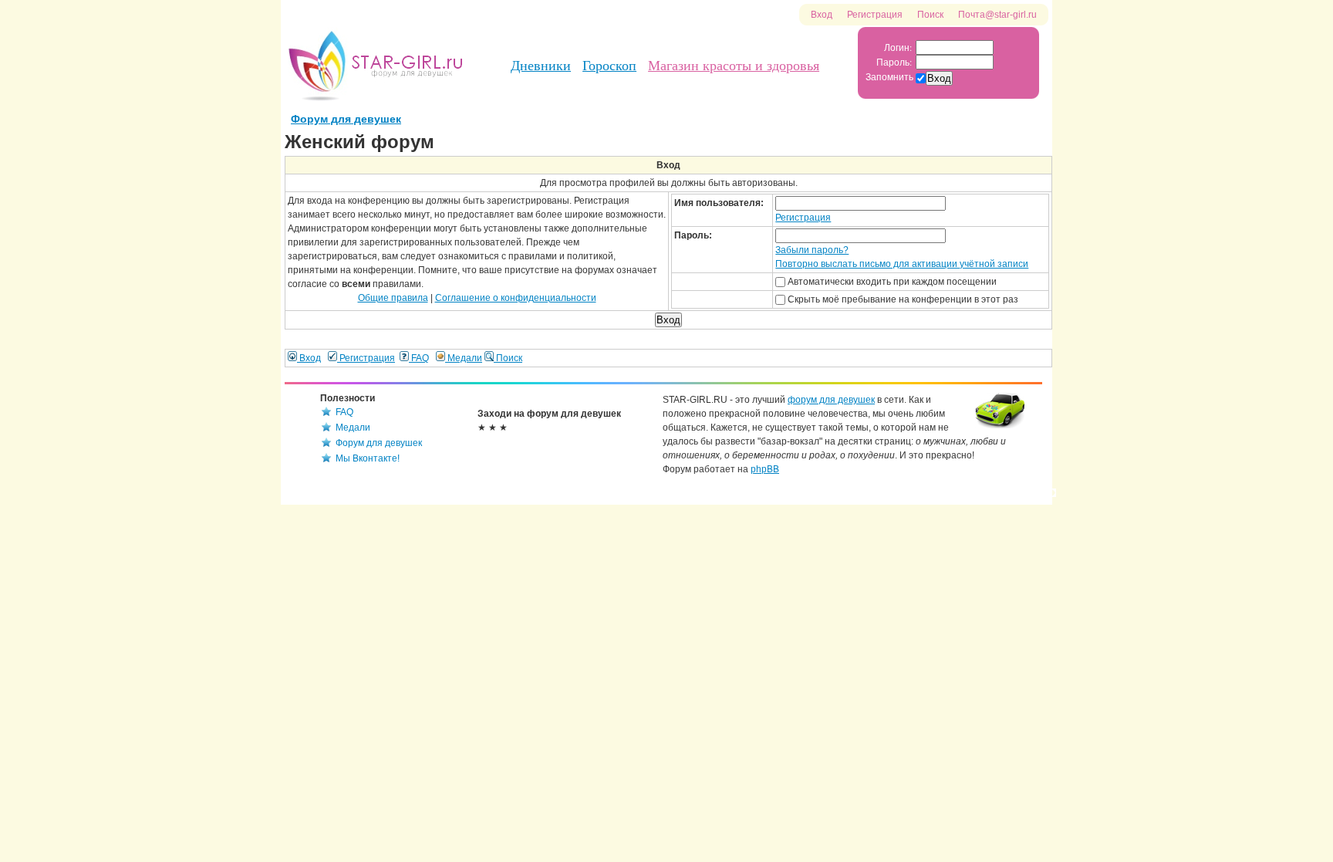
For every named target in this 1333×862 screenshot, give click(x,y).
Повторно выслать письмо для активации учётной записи (901, 264)
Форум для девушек (346, 119)
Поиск (930, 14)
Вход (821, 14)
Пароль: (894, 62)
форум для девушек (831, 399)
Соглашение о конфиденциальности (515, 297)
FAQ (419, 358)
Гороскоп (609, 65)
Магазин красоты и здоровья (733, 65)
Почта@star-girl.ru (997, 14)
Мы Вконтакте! (368, 458)
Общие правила (393, 297)
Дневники (541, 65)
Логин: (898, 47)
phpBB (765, 469)
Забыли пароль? (812, 250)
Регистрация (875, 14)
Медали (463, 358)
